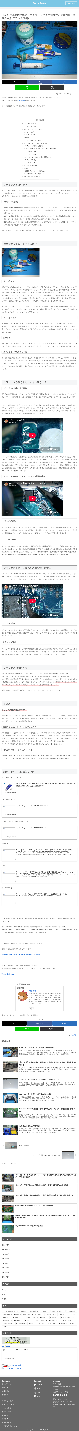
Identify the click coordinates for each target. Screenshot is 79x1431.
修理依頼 (5, 1387)
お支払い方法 (6, 1412)
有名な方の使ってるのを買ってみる (36, 174)
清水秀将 (32, 991)
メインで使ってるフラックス (34, 140)
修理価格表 (6, 1391)
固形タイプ (28, 137)
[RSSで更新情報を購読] (33, 1008)
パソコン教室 (6, 1408)
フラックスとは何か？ (30, 124)
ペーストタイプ (30, 135)
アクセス (5, 1419)
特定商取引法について (9, 1426)
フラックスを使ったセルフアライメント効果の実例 (40, 149)
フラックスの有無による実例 (34, 146)
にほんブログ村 (15, 1365)
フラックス (14, 1015)
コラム (6, 1015)
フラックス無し (32, 151)
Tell (38, 1392)
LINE (39, 1388)
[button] (52, 87)
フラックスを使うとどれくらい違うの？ (36, 143)
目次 (36, 120)
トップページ (6, 1384)
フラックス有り (32, 154)
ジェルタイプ (29, 132)
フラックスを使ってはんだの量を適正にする (37, 157)
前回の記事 (21, 100)
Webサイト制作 (7, 1401)
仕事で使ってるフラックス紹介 (33, 129)
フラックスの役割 (30, 126)
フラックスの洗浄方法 (30, 165)
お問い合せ (71, 3)
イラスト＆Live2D (8, 1404)
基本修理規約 (6, 1422)
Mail (38, 1396)
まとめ (26, 168)
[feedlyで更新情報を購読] (30, 1008)
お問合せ (5, 1415)
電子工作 (35, 1015)
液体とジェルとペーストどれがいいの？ (37, 171)
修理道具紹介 (25, 1015)
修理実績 (5, 1395)
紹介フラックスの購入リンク (32, 176)
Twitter (39, 1384)
